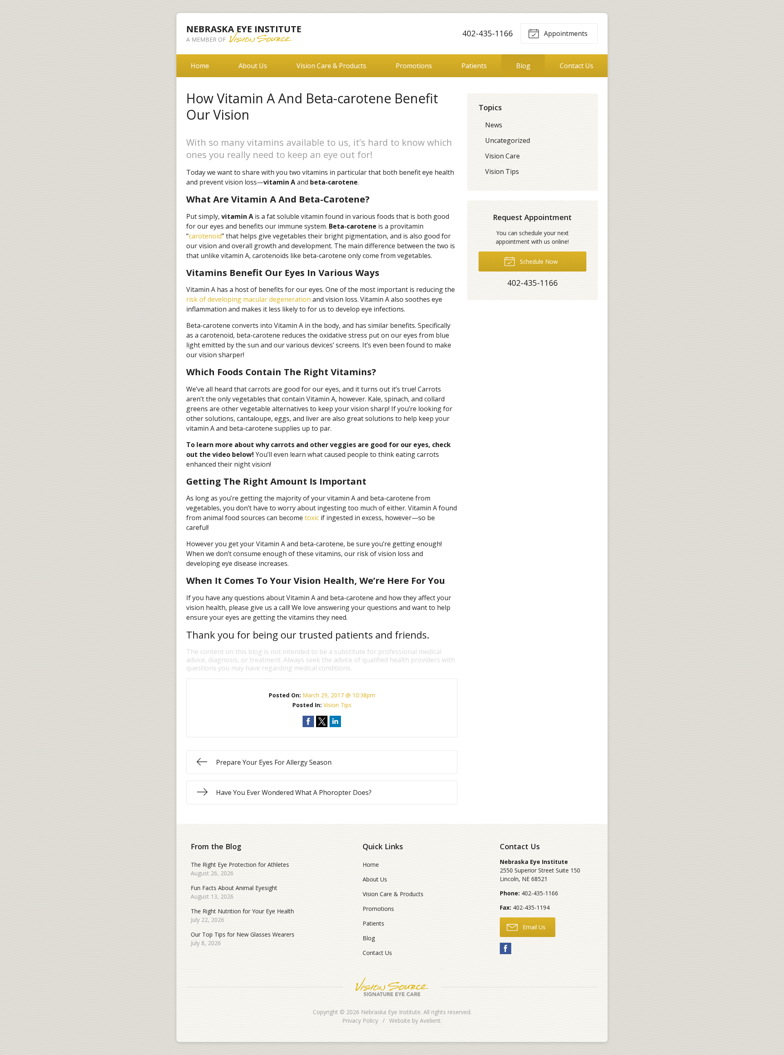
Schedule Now (538, 261)
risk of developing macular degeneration (248, 299)
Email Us (533, 927)
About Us (252, 65)
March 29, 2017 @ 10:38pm (339, 695)
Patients (474, 65)
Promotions (414, 65)
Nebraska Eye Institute (391, 1012)
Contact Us (576, 65)
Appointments (565, 33)
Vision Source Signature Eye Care (392, 986)
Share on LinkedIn (335, 721)
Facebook (505, 948)
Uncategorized (507, 140)
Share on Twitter (321, 721)
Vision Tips (337, 705)
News (493, 124)
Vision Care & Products (331, 65)
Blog (523, 65)
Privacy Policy (360, 1020)
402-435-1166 (487, 33)
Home (200, 65)
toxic (312, 517)
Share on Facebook (308, 721)
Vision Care (502, 155)
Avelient (430, 1020)
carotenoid (205, 235)
